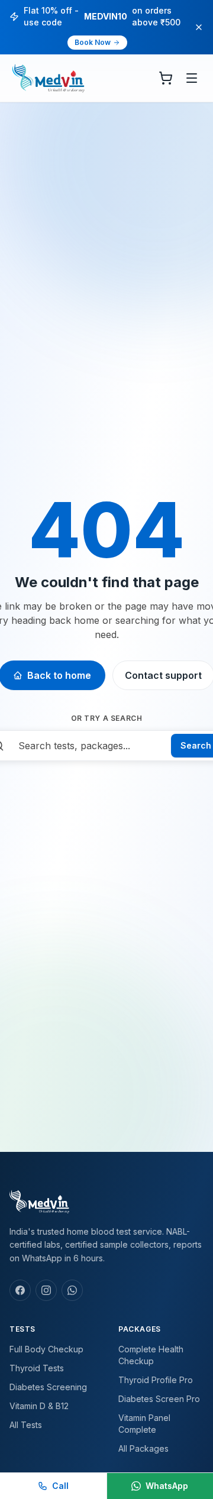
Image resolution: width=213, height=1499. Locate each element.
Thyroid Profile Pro (155, 1380)
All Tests (25, 1425)
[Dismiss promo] (199, 27)
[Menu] (192, 78)
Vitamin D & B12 (39, 1406)
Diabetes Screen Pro (159, 1399)
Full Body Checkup (46, 1349)
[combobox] (87, 745)
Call (60, 1486)
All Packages (143, 1448)
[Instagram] (46, 1290)
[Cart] (166, 78)
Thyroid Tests (36, 1368)
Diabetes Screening (48, 1387)
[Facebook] (20, 1290)
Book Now (93, 42)
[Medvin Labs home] (48, 78)
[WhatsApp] (72, 1290)
